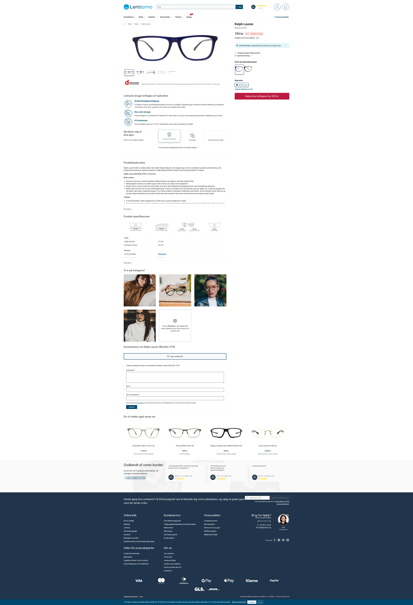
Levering (127, 527)
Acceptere (251, 602)
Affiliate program (210, 531)
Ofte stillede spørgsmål (172, 521)
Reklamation (168, 527)
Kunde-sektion (169, 538)
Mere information (239, 602)
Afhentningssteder (130, 531)
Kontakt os (168, 570)
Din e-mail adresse (133, 395)
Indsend (132, 407)
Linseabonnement (210, 521)
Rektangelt (162, 254)
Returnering (168, 531)
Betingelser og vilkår (131, 538)
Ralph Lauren (146, 24)
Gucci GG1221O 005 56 (268, 446)
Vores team (168, 557)
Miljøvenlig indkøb (210, 534)
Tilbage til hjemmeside (130, 596)
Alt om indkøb (129, 521)
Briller (130, 24)
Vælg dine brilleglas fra (262, 96)
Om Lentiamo (169, 553)
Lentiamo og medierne (172, 564)
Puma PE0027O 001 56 (185, 446)
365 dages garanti (170, 534)
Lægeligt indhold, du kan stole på (136, 560)
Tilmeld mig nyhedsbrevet (279, 498)
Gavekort (127, 534)
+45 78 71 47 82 (265, 525)
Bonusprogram (209, 524)
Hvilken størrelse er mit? (244, 89)
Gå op (141, 596)
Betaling (127, 524)
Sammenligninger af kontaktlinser (136, 564)
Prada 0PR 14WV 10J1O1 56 (143, 446)
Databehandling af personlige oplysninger (139, 541)
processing (140, 403)
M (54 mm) (243, 85)
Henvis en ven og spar (212, 527)
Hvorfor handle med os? (172, 567)
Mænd (137, 24)
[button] (129, 72)
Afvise (260, 602)
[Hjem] (124, 24)
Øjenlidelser (128, 557)
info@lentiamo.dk (264, 527)
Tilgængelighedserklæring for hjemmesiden (180, 524)
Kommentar (130, 370)
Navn (128, 386)
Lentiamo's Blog (169, 560)
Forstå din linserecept (131, 553)
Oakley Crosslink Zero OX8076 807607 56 (226, 446)
